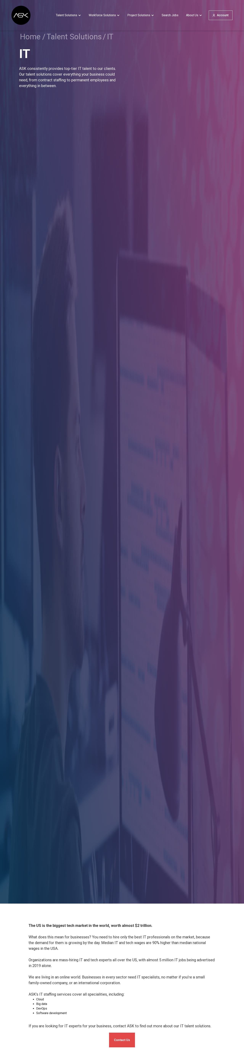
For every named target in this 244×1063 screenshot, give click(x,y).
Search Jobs (170, 15)
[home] (20, 15)
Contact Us (122, 1040)
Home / (33, 36)
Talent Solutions (74, 36)
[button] (68, 15)
